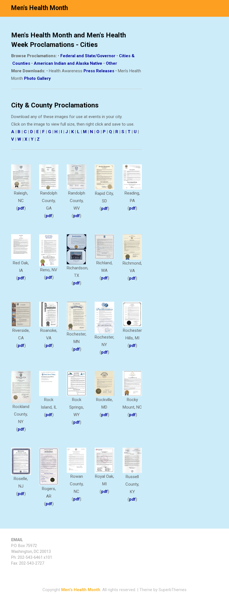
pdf (21, 208)
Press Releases (99, 70)
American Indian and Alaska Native (68, 63)
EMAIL (17, 540)
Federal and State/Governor (87, 55)
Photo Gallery (37, 78)
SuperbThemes (173, 589)
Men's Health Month (39, 8)
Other (111, 63)
